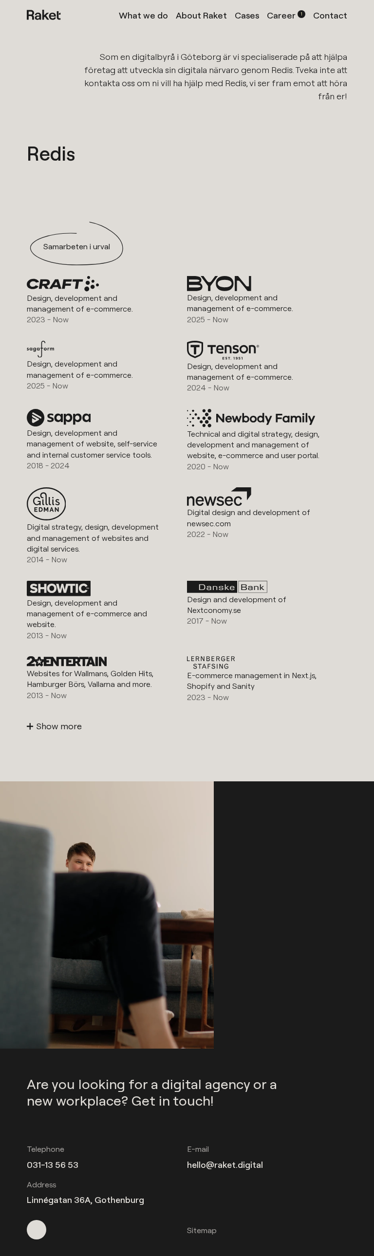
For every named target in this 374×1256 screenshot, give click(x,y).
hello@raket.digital (225, 1164)
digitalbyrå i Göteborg (176, 56)
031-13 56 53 (52, 1164)
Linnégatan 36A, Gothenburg (85, 1199)
